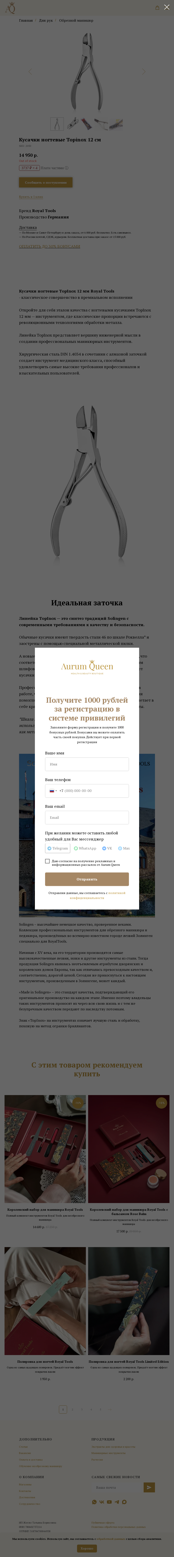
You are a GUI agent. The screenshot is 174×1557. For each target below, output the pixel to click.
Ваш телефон (58, 779)
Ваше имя (54, 753)
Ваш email (55, 806)
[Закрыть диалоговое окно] (167, 7)
